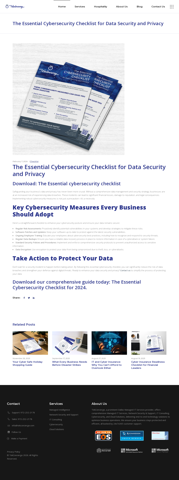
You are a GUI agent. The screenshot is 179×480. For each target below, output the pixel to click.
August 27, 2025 (99, 358)
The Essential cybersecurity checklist (79, 183)
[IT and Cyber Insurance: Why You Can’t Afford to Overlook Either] (109, 343)
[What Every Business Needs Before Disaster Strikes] (70, 343)
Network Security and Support (63, 414)
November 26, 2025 (21, 358)
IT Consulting (55, 419)
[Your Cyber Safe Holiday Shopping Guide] (30, 343)
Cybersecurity (56, 424)
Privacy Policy (13, 451)
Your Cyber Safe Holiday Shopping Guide (28, 363)
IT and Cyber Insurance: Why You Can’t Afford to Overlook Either (107, 364)
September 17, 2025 (61, 358)
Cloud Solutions (56, 429)
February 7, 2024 (20, 161)
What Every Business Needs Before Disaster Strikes (69, 363)
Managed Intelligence (59, 409)
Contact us (125, 270)
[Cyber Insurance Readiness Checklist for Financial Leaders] (149, 343)
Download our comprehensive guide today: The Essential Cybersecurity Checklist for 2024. (77, 285)
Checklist (34, 161)
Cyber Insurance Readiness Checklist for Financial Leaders (148, 364)
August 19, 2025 (138, 358)
